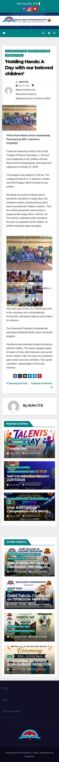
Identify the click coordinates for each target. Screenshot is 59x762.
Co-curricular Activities (16, 51)
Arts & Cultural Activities (18, 440)
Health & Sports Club (39, 499)
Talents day (16, 448)
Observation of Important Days (27, 554)
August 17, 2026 (18, 637)
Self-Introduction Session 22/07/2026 (28, 478)
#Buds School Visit (25, 90)
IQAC (32, 444)
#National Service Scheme (29, 98)
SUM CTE (23, 82)
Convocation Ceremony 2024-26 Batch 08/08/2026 (29, 662)
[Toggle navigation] (54, 33)
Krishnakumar (33, 453)
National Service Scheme (39, 51)
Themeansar (29, 756)
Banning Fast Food (18, 383)
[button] (43, 33)
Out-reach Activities (14, 55)
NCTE (5, 688)
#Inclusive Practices (26, 94)
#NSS (47, 98)
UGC (4, 700)
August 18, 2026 (18, 604)
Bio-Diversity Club (15, 626)
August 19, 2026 (18, 572)
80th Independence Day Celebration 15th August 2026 (27, 566)
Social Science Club (16, 558)
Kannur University (11, 711)
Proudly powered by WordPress (18, 753)
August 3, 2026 (18, 669)
